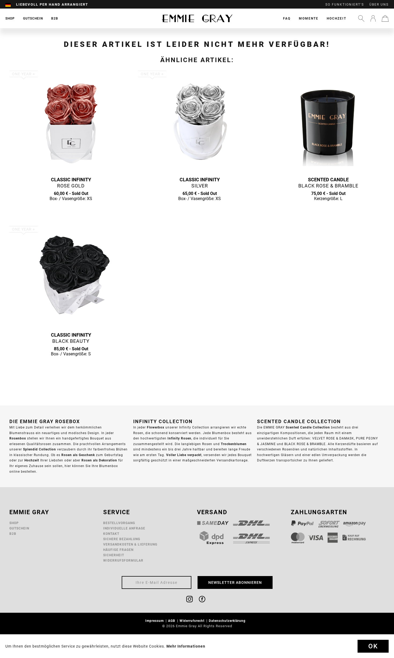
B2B (12, 534)
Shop (14, 523)
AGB (172, 621)
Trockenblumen (234, 444)
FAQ (287, 18)
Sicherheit (113, 555)
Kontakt (111, 534)
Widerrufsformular (123, 560)
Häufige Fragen (118, 550)
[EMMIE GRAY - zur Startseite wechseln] (197, 18)
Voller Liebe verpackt (184, 455)
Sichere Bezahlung (121, 539)
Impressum (155, 621)
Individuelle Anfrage (124, 528)
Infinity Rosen (179, 438)
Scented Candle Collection (308, 427)
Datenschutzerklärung (228, 621)
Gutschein (19, 528)
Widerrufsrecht (193, 621)
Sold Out (71, 209)
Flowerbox (155, 427)
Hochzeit (336, 18)
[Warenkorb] (385, 18)
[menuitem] (10, 4)
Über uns (379, 4)
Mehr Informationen (185, 646)
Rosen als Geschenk (78, 455)
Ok (373, 646)
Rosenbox (17, 438)
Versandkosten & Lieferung (130, 544)
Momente (308, 18)
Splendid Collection (39, 449)
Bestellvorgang (119, 523)
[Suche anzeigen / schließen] (361, 18)
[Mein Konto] (373, 18)
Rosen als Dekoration (99, 460)
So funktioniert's (344, 4)
